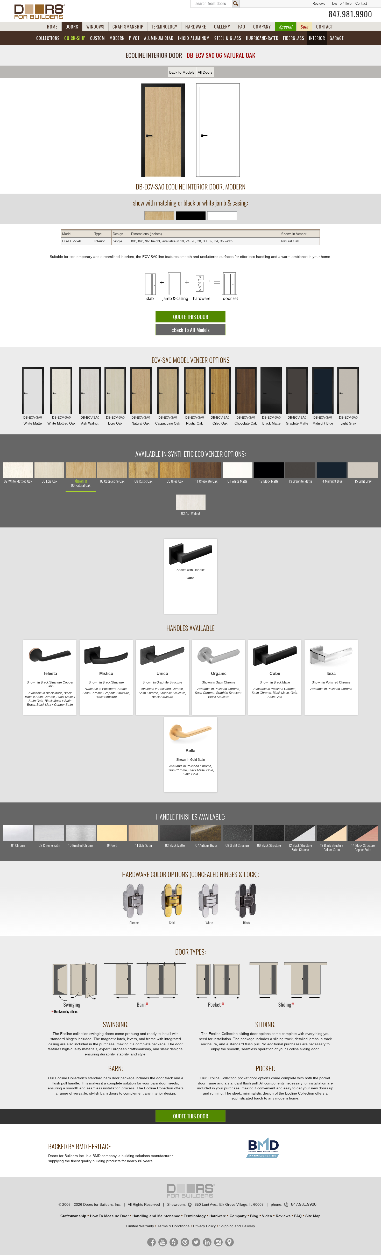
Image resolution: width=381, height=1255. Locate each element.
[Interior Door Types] (190, 1013)
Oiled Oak (220, 420)
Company (238, 1216)
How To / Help (340, 3)
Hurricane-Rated (262, 38)
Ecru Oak (115, 420)
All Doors (205, 72)
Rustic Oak (194, 420)
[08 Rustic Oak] (143, 470)
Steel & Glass (227, 38)
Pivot (134, 38)
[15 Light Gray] (363, 470)
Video (267, 1216)
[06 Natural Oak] (81, 470)
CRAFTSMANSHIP (127, 27)
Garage (337, 38)
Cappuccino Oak (167, 420)
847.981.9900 (350, 14)
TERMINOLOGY (164, 27)
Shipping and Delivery (237, 1226)
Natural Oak (140, 420)
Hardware (217, 1216)
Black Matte (271, 420)
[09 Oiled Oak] (175, 470)
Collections (48, 38)
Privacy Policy (204, 1226)
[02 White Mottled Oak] (18, 470)
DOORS (72, 27)
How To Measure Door (109, 1216)
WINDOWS (95, 27)
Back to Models (181, 72)
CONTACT (324, 27)
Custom (97, 38)
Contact (361, 3)
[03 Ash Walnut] (191, 502)
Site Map (313, 1216)
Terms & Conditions (173, 1226)
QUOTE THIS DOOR (190, 316)
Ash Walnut (90, 420)
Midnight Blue (323, 420)
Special (285, 27)
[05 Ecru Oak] (49, 470)
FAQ (241, 27)
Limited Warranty (140, 1226)
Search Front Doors (215, 4)
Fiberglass (293, 38)
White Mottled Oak (61, 420)
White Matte (32, 420)
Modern (117, 38)
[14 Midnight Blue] (332, 470)
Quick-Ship (75, 38)
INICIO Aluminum (194, 38)
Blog (254, 1216)
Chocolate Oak (246, 420)
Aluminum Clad (158, 38)
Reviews (319, 3)
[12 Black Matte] (269, 470)
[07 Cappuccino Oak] (112, 470)
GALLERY (222, 27)
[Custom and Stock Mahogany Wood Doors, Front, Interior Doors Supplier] (42, 11)
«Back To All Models (190, 329)
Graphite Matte (297, 420)
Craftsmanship (73, 1216)
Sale (304, 27)
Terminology (195, 1216)
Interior (317, 38)
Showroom (176, 1204)
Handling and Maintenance (156, 1216)
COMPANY (262, 27)
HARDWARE (195, 27)
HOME (52, 27)
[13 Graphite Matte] (300, 470)
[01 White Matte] (237, 470)
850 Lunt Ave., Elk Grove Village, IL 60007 (229, 1204)
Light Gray (348, 420)
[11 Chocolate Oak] (206, 470)
